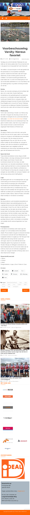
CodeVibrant (15, 513)
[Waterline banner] (8, 390)
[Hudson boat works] (22, 440)
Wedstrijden (25, 59)
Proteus (19, 284)
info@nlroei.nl (21, 491)
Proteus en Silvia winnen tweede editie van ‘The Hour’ (14, 324)
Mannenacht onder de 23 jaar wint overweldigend (11, 378)
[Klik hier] (8, 407)
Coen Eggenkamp (15, 59)
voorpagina (15, 286)
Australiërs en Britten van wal (5, 290)
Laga (25, 282)
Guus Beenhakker (14, 381)
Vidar (9, 286)
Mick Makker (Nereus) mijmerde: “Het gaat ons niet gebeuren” (26, 290)
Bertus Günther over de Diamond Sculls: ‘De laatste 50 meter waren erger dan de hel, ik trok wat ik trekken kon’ (14, 352)
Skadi (25, 284)
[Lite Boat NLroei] (8, 418)
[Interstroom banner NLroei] (8, 440)
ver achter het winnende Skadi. (15, 118)
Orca (14, 284)
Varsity (3, 286)
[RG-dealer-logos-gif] (8, 396)
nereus (3, 284)
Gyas (20, 282)
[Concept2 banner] (8, 449)
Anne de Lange (13, 355)
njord (9, 284)
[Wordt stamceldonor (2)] (8, 428)
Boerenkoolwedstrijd (12, 282)
